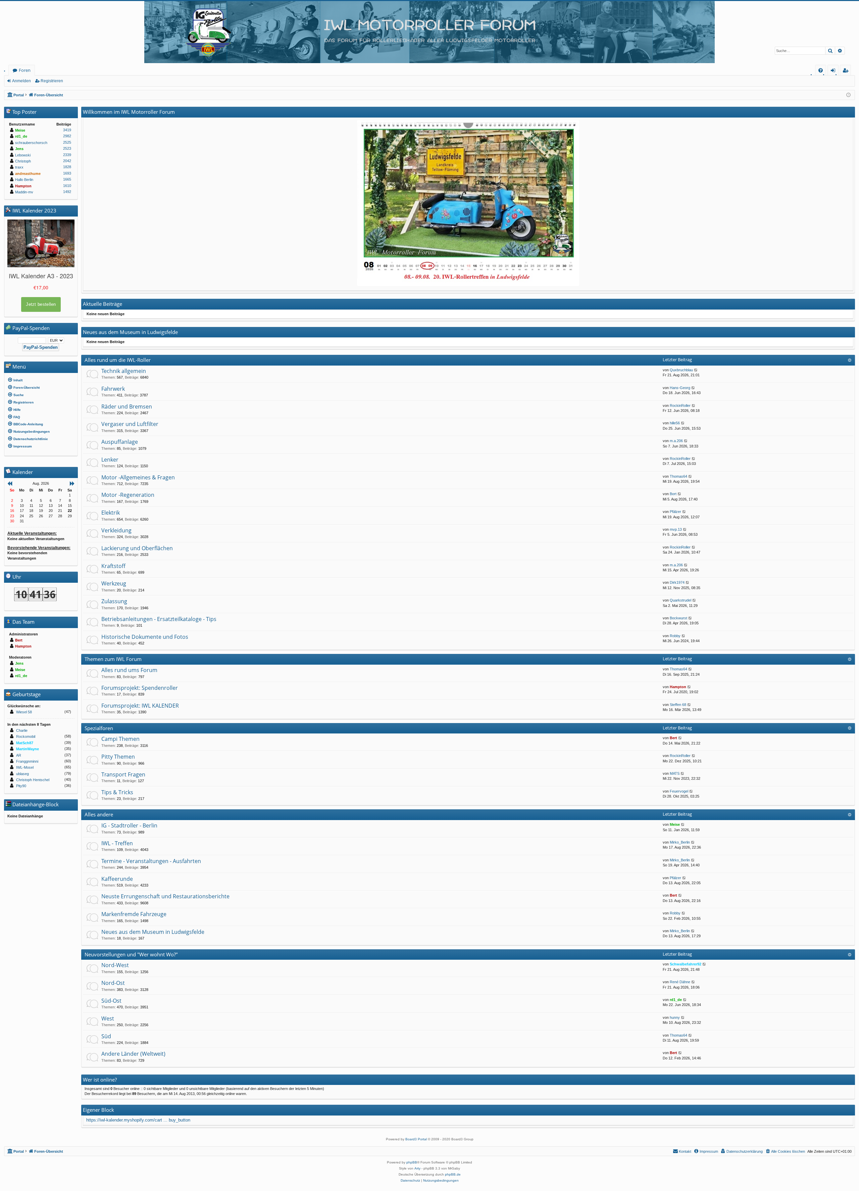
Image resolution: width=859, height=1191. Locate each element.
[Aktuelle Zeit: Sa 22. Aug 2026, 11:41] (848, 95)
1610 (67, 186)
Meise (675, 824)
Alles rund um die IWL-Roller (118, 359)
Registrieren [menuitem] (847, 71)
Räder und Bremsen (126, 406)
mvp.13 (676, 529)
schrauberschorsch (31, 143)
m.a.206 (676, 441)
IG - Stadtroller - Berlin (129, 825)
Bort (673, 494)
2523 (67, 148)
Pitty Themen (118, 756)
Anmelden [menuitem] (834, 71)
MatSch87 (24, 743)
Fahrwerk (113, 388)
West (107, 1018)
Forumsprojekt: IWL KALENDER (140, 705)
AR (18, 755)
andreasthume (28, 174)
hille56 (675, 423)
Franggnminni (27, 761)
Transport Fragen (123, 774)
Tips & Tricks (117, 792)
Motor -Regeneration (127, 494)
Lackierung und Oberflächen (137, 548)
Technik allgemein (123, 371)
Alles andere (99, 814)
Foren (25, 70)
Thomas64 (678, 476)
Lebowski (23, 155)
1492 (67, 192)
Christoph (23, 161)
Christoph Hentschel (32, 780)
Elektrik (110, 512)
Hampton (678, 687)
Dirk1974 (677, 582)
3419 (67, 130)
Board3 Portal (416, 1139)
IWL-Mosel (25, 767)
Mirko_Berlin (680, 842)
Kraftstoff (113, 566)
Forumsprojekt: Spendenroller (139, 688)
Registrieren (52, 81)
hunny (675, 1017)
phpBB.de (453, 1174)
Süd (106, 1036)
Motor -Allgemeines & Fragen (138, 477)
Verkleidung (116, 530)
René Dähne (680, 982)
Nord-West (115, 965)
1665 (67, 179)
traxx (19, 167)
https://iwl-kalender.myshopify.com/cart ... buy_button (138, 1120)
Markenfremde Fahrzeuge (133, 914)
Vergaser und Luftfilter (129, 424)
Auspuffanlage (119, 441)
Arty (417, 1168)
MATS (674, 773)
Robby (675, 636)
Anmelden (21, 81)
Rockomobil (25, 736)
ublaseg (22, 774)
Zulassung (114, 601)
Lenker (109, 459)
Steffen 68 (678, 705)
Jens (19, 149)
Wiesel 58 (24, 712)
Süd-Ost (111, 1000)
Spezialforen (99, 728)
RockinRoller (680, 405)
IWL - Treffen (117, 843)
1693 (67, 173)
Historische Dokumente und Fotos (144, 636)
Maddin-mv (24, 192)
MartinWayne (27, 749)
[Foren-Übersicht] (429, 32)
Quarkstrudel (680, 600)
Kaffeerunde (117, 879)
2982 (67, 136)
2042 (67, 161)
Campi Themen (120, 739)
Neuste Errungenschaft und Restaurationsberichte (165, 896)
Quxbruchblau (681, 370)
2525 (67, 142)
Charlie (22, 730)
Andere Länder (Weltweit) (133, 1053)
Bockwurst (678, 618)
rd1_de (676, 1000)
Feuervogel (679, 791)
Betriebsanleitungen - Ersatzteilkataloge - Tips (158, 619)
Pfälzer (675, 512)
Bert (673, 738)
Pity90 (21, 786)
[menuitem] (820, 70)
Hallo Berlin (24, 180)
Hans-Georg (680, 388)
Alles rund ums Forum (129, 670)
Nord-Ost (113, 983)
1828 (67, 167)
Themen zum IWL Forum (113, 659)
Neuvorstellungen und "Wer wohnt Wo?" (131, 954)
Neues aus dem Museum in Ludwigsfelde (152, 932)
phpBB (411, 1162)
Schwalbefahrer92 (685, 964)
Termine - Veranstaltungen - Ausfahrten (151, 861)
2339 (67, 155)
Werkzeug (113, 583)
